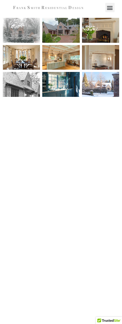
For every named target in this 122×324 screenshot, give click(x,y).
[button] (110, 7)
